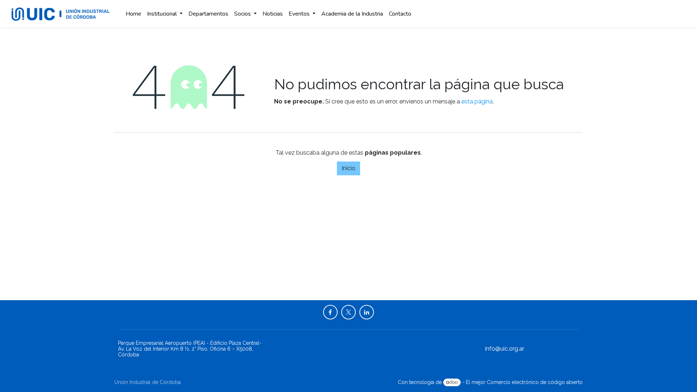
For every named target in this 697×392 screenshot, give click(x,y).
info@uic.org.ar (504, 348)
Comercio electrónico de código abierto (535, 382)
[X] (348, 312)
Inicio (348, 168)
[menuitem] (133, 14)
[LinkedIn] (366, 312)
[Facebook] (330, 312)
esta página (477, 101)
